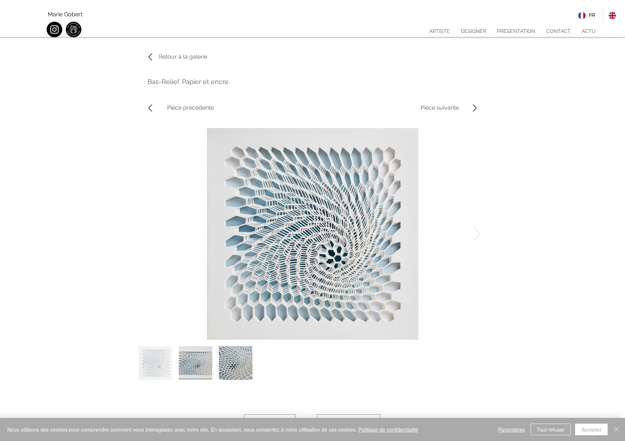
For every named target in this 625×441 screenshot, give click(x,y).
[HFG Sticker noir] (73, 29)
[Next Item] (477, 234)
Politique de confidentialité (388, 429)
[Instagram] (54, 29)
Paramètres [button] (511, 429)
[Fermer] (616, 429)
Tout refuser (551, 429)
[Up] (150, 107)
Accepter (591, 429)
